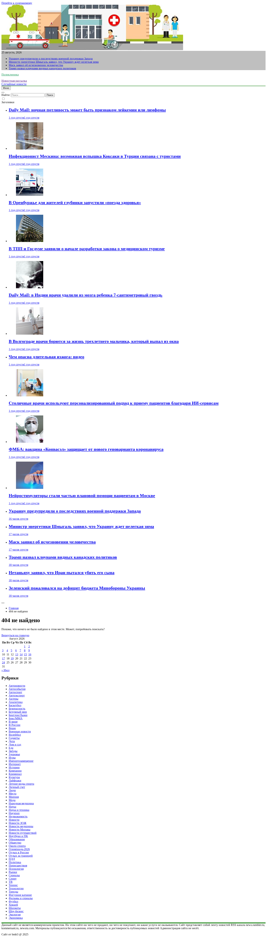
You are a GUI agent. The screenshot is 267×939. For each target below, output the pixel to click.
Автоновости (17, 685)
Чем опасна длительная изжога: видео (46, 356)
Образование (17, 839)
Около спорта (17, 845)
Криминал (15, 774)
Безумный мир (18, 711)
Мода (12, 800)
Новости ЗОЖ (17, 823)
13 (16, 654)
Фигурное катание (20, 894)
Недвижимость (18, 816)
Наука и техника (19, 809)
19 (12, 658)
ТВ (11, 881)
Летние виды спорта (21, 783)
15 (25, 654)
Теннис (13, 885)
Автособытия (17, 688)
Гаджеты (14, 738)
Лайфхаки (15, 780)
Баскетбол (15, 705)
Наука (12, 806)
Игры (12, 757)
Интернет (15, 764)
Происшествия (18, 865)
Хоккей (13, 904)
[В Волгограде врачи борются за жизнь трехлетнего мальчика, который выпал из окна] (29, 333)
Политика (15, 862)
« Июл (5, 670)
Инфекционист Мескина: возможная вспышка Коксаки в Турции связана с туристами (95, 156)
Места (12, 793)
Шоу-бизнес (16, 911)
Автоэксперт (17, 695)
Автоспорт (15, 692)
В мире (13, 721)
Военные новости (20, 731)
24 (3, 662)
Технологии (16, 888)
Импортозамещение (21, 760)
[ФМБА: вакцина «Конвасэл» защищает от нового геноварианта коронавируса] (29, 441)
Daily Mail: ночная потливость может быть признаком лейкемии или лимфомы (87, 110)
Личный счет (17, 787)
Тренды (13, 891)
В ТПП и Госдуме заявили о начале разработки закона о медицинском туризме (87, 248)
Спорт (13, 878)
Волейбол (15, 734)
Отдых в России (19, 852)
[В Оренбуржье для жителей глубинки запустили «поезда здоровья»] (29, 194)
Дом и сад (15, 744)
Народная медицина (21, 803)
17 (3, 658)
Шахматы (15, 908)
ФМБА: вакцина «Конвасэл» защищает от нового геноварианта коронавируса (86, 449)
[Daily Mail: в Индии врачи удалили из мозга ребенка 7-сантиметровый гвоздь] (29, 287)
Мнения (14, 796)
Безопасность (17, 708)
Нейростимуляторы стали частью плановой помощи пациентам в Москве (82, 495)
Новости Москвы (19, 829)
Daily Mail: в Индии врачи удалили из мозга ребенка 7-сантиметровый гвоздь (85, 295)
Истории (14, 767)
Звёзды (13, 751)
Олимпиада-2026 (19, 849)
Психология (16, 868)
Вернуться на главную (15, 635)
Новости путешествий (23, 832)
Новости (14, 819)
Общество (15, 842)
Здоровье (14, 754)
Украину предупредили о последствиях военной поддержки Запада (51, 58)
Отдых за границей (21, 855)
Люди (12, 790)
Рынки (13, 872)
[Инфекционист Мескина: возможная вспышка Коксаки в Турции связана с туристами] (29, 148)
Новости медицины (21, 826)
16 (29, 654)
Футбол (13, 901)
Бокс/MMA (16, 718)
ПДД (12, 859)
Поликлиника (10, 74)
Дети (12, 741)
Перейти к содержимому (16, 3)
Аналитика (16, 702)
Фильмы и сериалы (21, 898)
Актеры (13, 698)
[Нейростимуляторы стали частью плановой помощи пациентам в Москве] (29, 487)
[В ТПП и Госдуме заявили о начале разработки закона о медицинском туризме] (29, 241)
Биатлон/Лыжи (18, 715)
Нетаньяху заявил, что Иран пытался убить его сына (61, 572)
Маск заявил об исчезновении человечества (36, 65)
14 (21, 654)
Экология (15, 914)
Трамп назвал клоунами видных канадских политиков (42, 68)
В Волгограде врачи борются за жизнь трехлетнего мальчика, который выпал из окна (94, 341)
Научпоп (14, 813)
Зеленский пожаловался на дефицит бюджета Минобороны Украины (77, 588)
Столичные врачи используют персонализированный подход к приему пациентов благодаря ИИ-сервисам (114, 403)
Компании (15, 770)
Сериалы (14, 875)
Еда (11, 747)
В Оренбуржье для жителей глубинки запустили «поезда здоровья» (75, 202)
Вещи (12, 728)
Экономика (16, 917)
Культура (14, 777)
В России (14, 724)
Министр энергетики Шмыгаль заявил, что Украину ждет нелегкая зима (54, 61)
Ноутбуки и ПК (18, 836)
